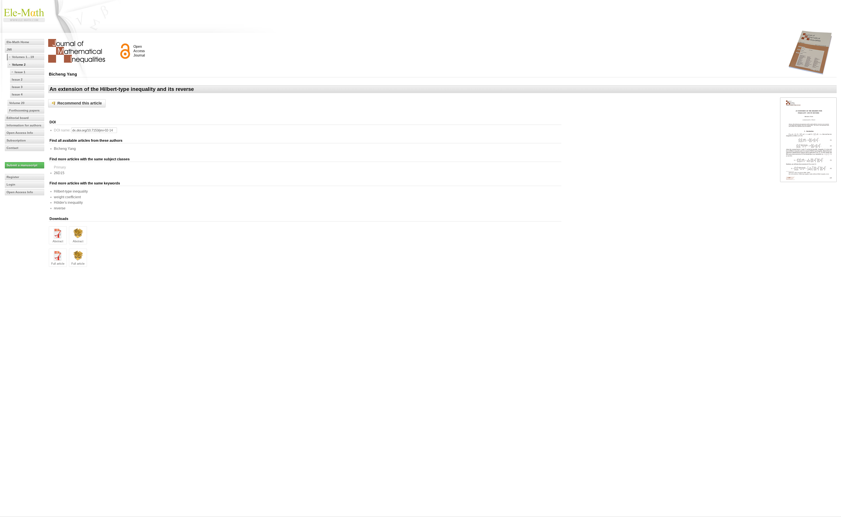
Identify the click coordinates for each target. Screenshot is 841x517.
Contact (12, 148)
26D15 (59, 173)
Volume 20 (17, 103)
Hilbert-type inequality (71, 191)
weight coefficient (67, 197)
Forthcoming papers (24, 110)
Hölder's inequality (68, 202)
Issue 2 (17, 79)
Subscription (16, 140)
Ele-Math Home (18, 42)
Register (13, 177)
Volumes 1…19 (23, 57)
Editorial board (18, 118)
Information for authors (24, 125)
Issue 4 (17, 94)
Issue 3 (17, 87)
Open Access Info (20, 133)
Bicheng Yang (65, 148)
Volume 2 (19, 64)
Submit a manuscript (22, 165)
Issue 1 (20, 72)
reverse (59, 208)
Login (11, 184)
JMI (9, 49)
